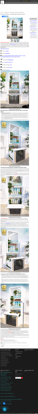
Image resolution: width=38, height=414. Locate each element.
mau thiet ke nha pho (14, 342)
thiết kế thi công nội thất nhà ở (5, 352)
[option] (33, 23)
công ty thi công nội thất (4, 360)
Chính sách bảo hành (19, 351)
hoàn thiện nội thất (9, 355)
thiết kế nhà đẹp (24, 337)
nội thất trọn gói (3, 357)
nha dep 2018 (4, 342)
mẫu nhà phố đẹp (24, 342)
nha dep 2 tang (9, 342)
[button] (28, 18)
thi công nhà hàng (3, 365)
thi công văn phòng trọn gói (4, 362)
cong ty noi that (3, 355)
